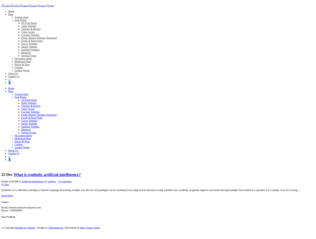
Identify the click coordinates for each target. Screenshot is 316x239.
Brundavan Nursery (25, 227)
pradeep (52, 181)
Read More (7, 195)
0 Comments (65, 181)
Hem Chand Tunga (90, 227)
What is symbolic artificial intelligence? (47, 174)
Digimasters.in (55, 227)
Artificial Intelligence (33, 181)
